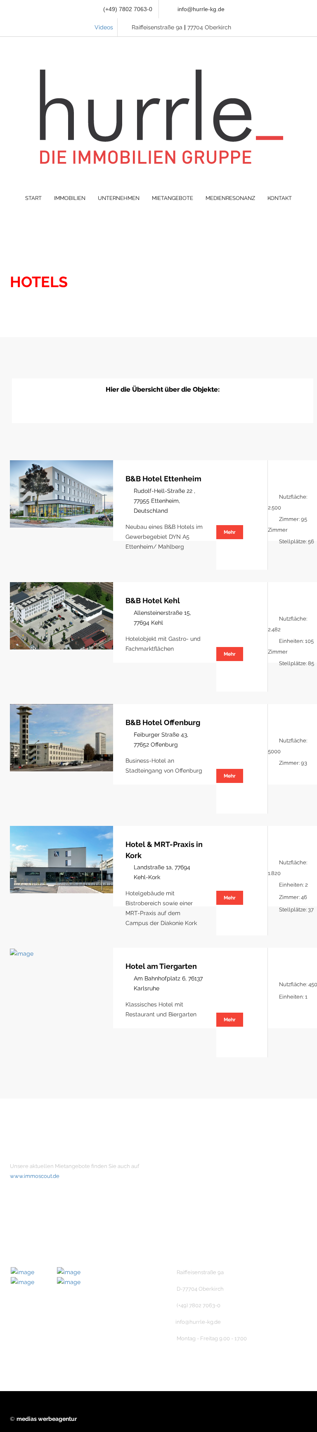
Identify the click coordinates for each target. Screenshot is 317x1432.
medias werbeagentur (47, 1418)
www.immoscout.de (34, 1176)
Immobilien (194, 1180)
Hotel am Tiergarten (161, 966)
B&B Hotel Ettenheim (163, 478)
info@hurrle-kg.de (201, 9)
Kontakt (190, 1194)
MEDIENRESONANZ (230, 198)
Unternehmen (198, 1166)
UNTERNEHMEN (119, 198)
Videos (104, 27)
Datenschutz (196, 1222)
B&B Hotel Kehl (152, 600)
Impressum (195, 1208)
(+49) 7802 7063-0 (127, 9)
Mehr (230, 532)
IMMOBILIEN (69, 198)
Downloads (195, 1236)
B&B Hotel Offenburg (162, 722)
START (33, 198)
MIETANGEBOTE (172, 198)
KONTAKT (279, 198)
